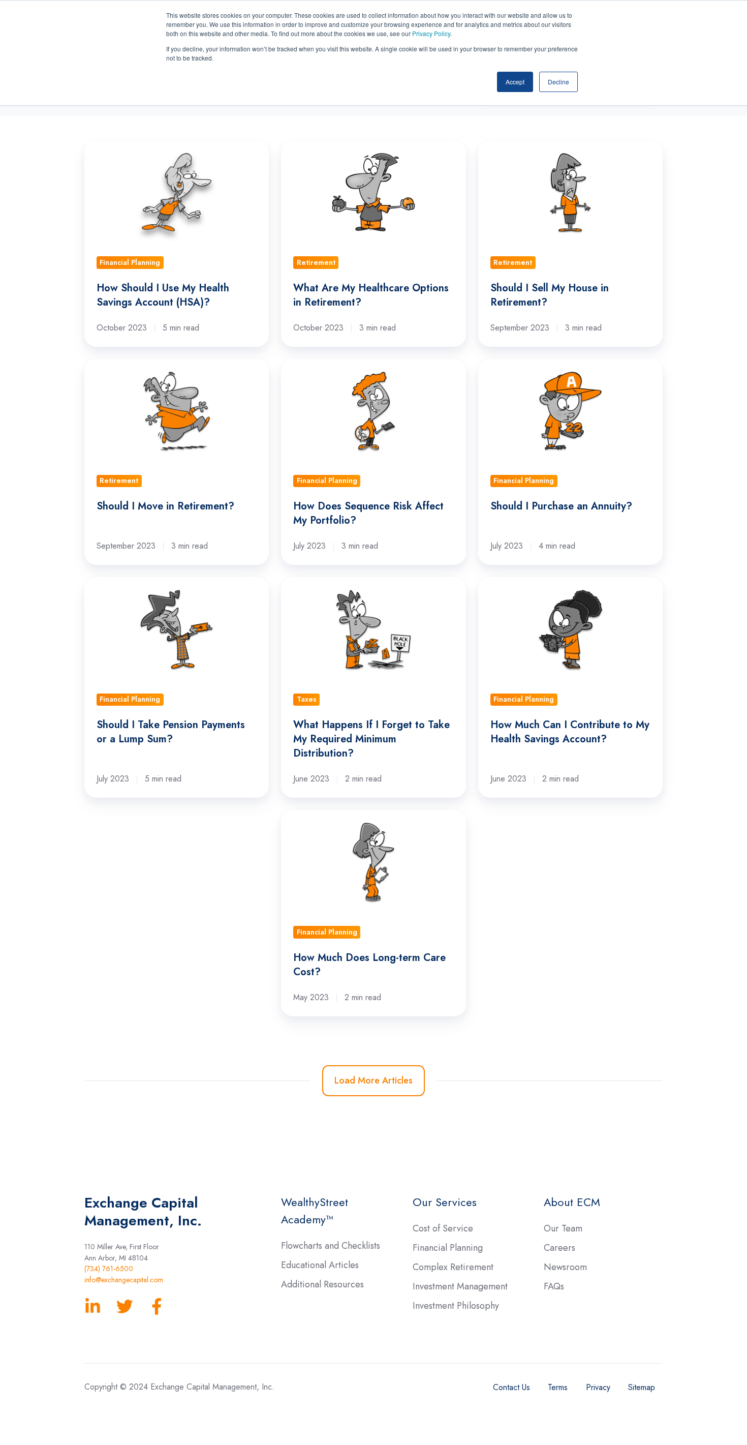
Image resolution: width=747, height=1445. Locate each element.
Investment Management (460, 1286)
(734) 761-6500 (108, 1268)
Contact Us (511, 1387)
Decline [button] (558, 81)
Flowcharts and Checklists (330, 1245)
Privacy (598, 1387)
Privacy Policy (431, 33)
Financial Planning (448, 1247)
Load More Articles (373, 1080)
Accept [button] (515, 81)
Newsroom (565, 1267)
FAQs (554, 1286)
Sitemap (641, 1387)
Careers (559, 1247)
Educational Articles (320, 1265)
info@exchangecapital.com (123, 1280)
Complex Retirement (453, 1267)
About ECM (572, 1202)
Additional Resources (322, 1284)
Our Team (563, 1228)
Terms (558, 1387)
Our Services (445, 1202)
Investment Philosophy (456, 1305)
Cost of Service (443, 1228)
